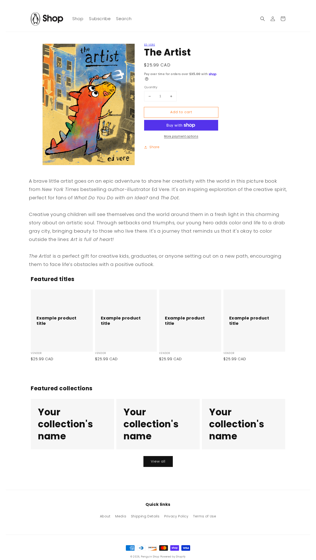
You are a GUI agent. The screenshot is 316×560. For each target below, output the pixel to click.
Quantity (150, 87)
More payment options (181, 136)
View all (158, 461)
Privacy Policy (176, 516)
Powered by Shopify (173, 556)
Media (120, 516)
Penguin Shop (150, 556)
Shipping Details (145, 516)
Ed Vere (149, 45)
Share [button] (154, 147)
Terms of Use (204, 516)
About (105, 516)
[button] (262, 19)
